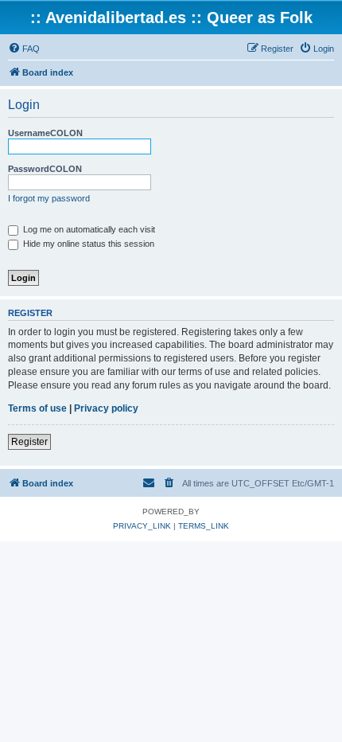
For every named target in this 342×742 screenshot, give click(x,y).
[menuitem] (24, 48)
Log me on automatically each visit (88, 229)
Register (29, 441)
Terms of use (37, 408)
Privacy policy (106, 408)
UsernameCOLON (45, 133)
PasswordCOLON (45, 169)
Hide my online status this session (87, 243)
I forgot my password (49, 198)
